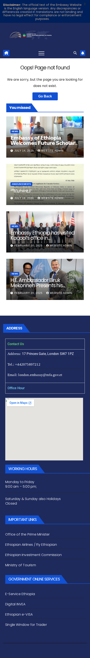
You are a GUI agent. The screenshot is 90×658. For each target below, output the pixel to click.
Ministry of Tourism (20, 565)
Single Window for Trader (26, 624)
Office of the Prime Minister (27, 534)
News (15, 131)
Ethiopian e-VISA (19, 614)
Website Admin (52, 150)
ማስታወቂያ (20, 190)
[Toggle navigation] (41, 53)
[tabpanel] (45, 366)
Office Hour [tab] (16, 388)
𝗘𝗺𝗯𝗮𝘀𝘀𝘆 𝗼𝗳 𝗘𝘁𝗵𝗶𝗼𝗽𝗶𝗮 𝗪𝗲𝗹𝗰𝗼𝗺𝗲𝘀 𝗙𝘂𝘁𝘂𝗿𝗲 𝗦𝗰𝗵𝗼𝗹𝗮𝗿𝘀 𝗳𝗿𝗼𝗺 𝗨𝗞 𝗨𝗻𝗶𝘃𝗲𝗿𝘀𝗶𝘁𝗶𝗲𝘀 (44, 143)
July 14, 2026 (24, 150)
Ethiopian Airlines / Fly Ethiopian (31, 544)
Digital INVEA (15, 604)
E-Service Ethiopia (20, 594)
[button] (75, 53)
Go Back (45, 96)
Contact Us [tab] (16, 344)
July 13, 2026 (24, 198)
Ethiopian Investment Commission (33, 554)
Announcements (21, 184)
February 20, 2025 (28, 245)
